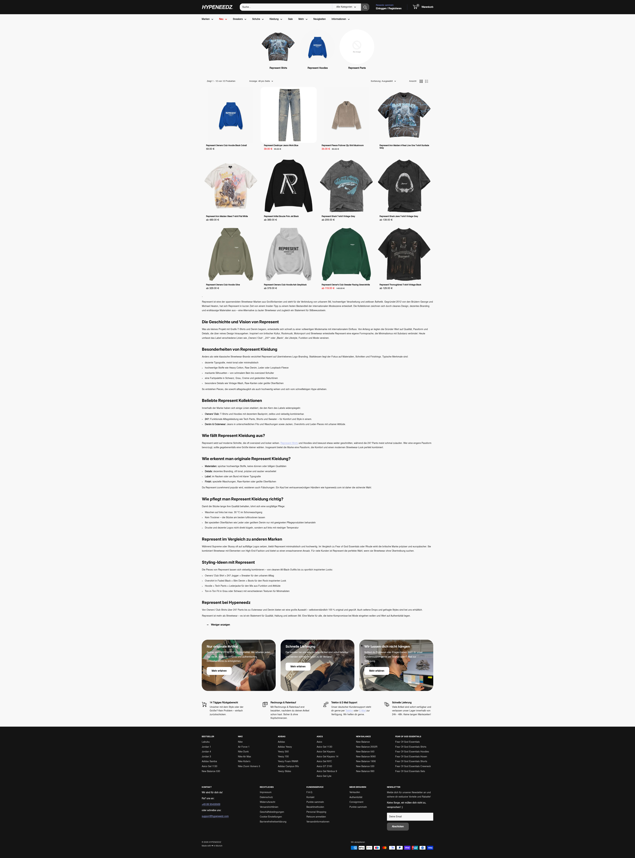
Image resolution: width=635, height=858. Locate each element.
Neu (221, 19)
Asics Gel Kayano (326, 752)
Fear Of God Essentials (407, 742)
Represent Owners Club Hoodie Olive (223, 285)
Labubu (206, 742)
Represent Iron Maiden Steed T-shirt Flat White (227, 216)
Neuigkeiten (319, 19)
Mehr (301, 19)
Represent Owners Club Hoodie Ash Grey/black (285, 285)
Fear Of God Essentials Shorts (411, 761)
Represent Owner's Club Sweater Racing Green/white (346, 285)
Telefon (349, 711)
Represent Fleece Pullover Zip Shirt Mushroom (343, 146)
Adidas (281, 742)
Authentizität (355, 797)
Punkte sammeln (315, 802)
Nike (240, 742)
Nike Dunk (243, 752)
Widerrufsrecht (267, 802)
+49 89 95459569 (211, 804)
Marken (206, 19)
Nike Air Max (244, 757)
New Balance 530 (211, 771)
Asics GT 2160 (324, 766)
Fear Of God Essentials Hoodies (412, 752)
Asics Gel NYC (324, 761)
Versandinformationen (317, 822)
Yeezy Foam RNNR (288, 761)
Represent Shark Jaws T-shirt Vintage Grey (399, 216)
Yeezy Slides (284, 771)
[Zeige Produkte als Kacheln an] (421, 81)
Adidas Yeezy (285, 747)
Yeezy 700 (283, 757)
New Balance (363, 742)
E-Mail (362, 711)
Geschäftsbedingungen (272, 812)
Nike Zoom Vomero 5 (249, 766)
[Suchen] (365, 7)
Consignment (356, 802)
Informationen (339, 19)
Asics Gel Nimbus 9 (327, 771)
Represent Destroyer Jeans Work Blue (281, 146)
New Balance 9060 (366, 757)
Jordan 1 (206, 747)
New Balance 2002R (366, 747)
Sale (290, 19)
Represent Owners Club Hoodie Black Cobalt (226, 146)
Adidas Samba (209, 761)
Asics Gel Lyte (324, 776)
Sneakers (238, 19)
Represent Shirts (289, 443)
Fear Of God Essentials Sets (410, 771)
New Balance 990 (365, 771)
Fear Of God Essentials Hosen (411, 757)
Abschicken (398, 826)
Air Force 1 (244, 747)
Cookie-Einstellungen (271, 817)
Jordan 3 (206, 757)
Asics (319, 742)
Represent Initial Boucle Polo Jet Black (281, 216)
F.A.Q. (309, 792)
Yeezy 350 (283, 752)
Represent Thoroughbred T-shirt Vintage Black (400, 285)
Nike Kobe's (244, 761)
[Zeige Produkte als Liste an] (426, 81)
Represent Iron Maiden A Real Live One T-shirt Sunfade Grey (404, 147)
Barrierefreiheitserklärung (273, 822)
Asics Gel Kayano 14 (327, 757)
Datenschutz (266, 797)
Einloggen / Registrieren (389, 8)
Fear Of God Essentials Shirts (410, 747)
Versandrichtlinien (269, 807)
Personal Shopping (316, 812)
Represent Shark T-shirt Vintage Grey (338, 216)
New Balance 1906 (366, 761)
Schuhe (256, 19)
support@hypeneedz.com (215, 816)
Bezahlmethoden (315, 807)
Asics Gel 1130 (209, 766)
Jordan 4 (206, 752)
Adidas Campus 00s (288, 766)
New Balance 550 (365, 752)
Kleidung (274, 19)
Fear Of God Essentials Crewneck (413, 766)
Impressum (266, 792)
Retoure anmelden (316, 817)
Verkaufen (354, 792)
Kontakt (310, 797)
